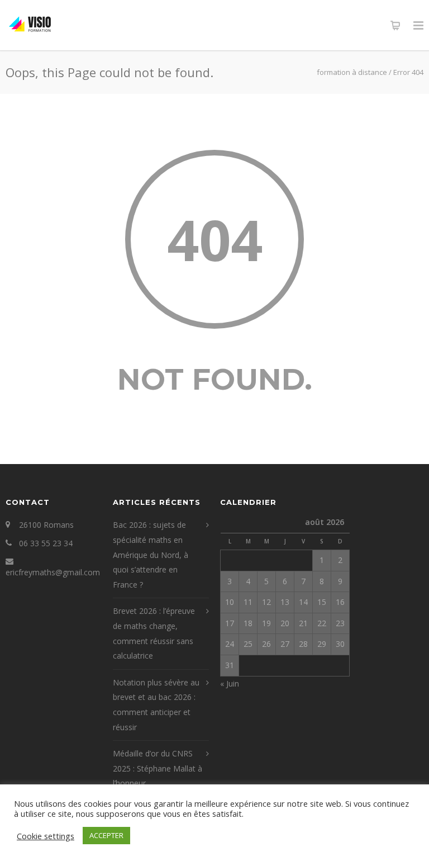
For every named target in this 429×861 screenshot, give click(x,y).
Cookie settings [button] (45, 836)
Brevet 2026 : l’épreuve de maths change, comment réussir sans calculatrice (154, 633)
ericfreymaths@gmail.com (53, 572)
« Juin (229, 683)
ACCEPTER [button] (106, 835)
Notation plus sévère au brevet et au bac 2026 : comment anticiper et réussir (156, 704)
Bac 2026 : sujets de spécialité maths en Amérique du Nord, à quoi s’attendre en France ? (150, 554)
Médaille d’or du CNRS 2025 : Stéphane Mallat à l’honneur (157, 768)
